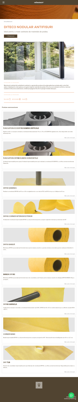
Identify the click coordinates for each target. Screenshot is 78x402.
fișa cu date (6, 99)
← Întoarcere (10, 36)
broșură (23, 99)
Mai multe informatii (69, 137)
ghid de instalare (15, 99)
